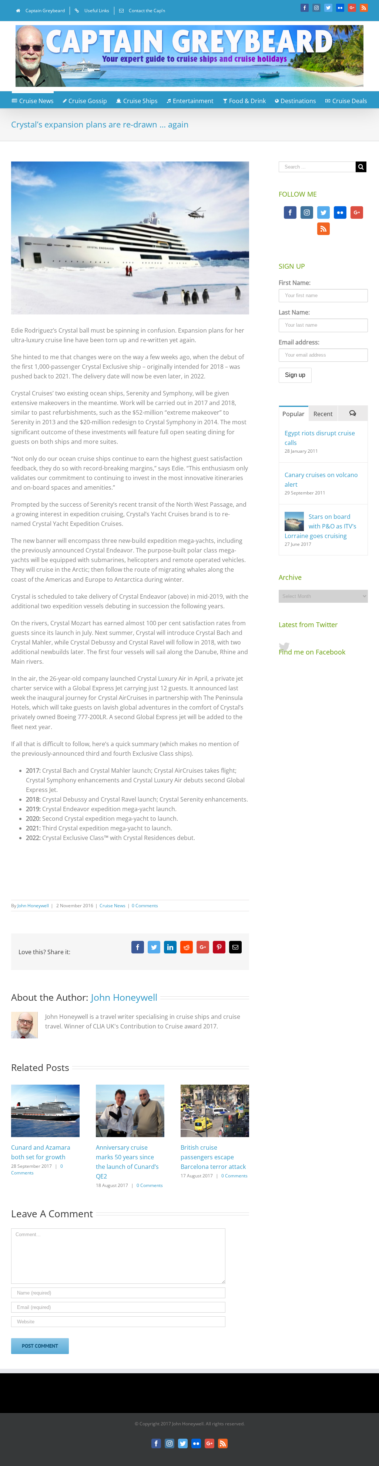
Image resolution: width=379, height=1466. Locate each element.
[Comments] (353, 413)
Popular (293, 414)
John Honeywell (33, 905)
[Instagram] (307, 212)
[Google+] (357, 212)
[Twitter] (323, 212)
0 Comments (145, 905)
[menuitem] (40, 11)
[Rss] (323, 228)
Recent (323, 414)
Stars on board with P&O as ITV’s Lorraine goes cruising (320, 526)
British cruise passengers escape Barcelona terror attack (213, 1157)
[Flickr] (340, 212)
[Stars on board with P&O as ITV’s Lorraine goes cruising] (294, 517)
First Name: (295, 283)
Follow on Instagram (194, 1395)
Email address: (299, 342)
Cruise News (112, 905)
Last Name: (294, 312)
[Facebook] (290, 212)
